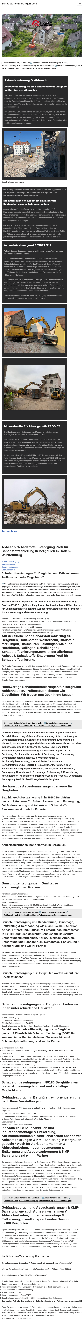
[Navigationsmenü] (79, 3)
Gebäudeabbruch (8, 570)
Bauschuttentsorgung (10, 567)
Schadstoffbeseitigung (10, 561)
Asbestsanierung (8, 564)
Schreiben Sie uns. (9, 531)
